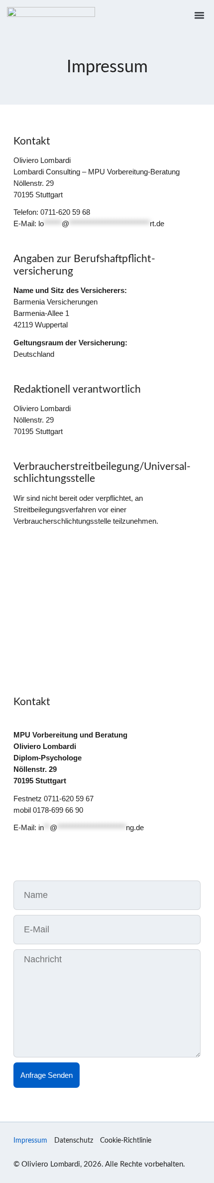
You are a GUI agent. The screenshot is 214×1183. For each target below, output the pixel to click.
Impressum (30, 1140)
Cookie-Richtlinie (125, 1140)
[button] (200, 15)
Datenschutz (73, 1140)
